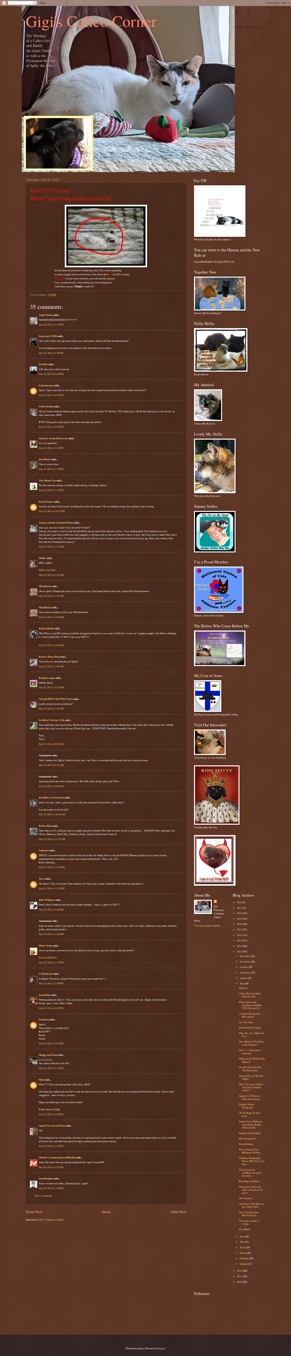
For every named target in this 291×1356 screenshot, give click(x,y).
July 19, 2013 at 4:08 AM (51, 645)
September (245, 972)
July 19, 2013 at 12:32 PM (52, 888)
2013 (239, 951)
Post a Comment (43, 1195)
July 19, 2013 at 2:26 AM (51, 575)
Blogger (161, 1348)
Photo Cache (45, 945)
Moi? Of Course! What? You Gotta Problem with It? (251, 1087)
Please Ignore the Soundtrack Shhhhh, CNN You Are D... (250, 1005)
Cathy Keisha (46, 406)
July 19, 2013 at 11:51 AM (52, 839)
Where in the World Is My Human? (252, 1060)
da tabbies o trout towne (51, 797)
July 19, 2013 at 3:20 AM (51, 596)
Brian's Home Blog (49, 656)
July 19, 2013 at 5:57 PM (51, 1068)
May (242, 1242)
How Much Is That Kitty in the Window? (251, 1043)
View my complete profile (207, 925)
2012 (239, 1270)
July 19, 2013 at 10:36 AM (52, 814)
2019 (239, 918)
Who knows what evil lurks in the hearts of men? (250, 1190)
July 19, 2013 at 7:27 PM (51, 1146)
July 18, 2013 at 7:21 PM (51, 490)
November (245, 961)
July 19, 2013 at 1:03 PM (51, 909)
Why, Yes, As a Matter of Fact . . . (251, 1034)
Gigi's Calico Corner (91, 20)
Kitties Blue (45, 826)
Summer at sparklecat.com (53, 438)
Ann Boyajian (46, 1178)
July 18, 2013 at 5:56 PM (51, 353)
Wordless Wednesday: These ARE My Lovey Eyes (252, 1161)
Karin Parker (46, 501)
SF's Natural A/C (247, 1138)
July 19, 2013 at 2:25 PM (51, 1008)
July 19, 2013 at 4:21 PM (51, 1043)
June (242, 1236)
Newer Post (34, 1211)
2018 (239, 924)
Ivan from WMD (48, 336)
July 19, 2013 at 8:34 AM (51, 765)
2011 (239, 1276)
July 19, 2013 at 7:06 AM (51, 666)
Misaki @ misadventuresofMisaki (57, 1157)
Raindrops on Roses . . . (250, 1181)
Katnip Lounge (47, 678)
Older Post (178, 1211)
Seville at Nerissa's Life (51, 720)
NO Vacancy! (246, 1198)
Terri (42, 878)
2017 (239, 929)
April (243, 1247)
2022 (239, 902)
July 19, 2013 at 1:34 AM (51, 546)
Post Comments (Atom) (52, 1219)
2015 (239, 940)
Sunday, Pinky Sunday (250, 1133)
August (243, 978)
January (244, 1264)
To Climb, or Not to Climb (249, 1222)
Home (106, 1211)
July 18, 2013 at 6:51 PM (51, 427)
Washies (243, 988)
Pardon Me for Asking (250, 1027)
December (245, 956)
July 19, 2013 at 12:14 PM (52, 867)
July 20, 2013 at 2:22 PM (51, 1167)
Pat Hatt (43, 364)
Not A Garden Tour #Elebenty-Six (248, 1213)
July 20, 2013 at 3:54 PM (51, 1188)
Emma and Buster (48, 957)
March (243, 1253)
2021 (239, 907)
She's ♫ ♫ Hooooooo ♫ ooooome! (250, 1051)
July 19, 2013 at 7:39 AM (51, 687)
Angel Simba (46, 315)
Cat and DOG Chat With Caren (56, 699)
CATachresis (46, 973)
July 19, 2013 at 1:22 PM (51, 934)
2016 (239, 935)
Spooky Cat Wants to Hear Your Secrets (249, 1097)
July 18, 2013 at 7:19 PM (51, 469)
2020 (239, 913)
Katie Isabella (46, 628)
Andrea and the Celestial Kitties (56, 522)
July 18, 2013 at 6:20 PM (51, 374)
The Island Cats (47, 480)
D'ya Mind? (245, 1229)
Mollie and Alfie (47, 570)
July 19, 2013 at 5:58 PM (51, 1114)
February (244, 1258)
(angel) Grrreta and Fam (52, 1125)
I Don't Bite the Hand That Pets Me (250, 995)
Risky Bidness (246, 1144)
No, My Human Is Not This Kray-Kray (250, 1068)
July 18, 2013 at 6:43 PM (51, 395)
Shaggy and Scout (48, 1055)
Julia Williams (47, 900)
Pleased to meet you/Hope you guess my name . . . (250, 1173)
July (242, 983)
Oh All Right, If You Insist (249, 1114)
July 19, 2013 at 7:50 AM (51, 708)
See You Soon (246, 1022)
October (244, 967)
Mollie (42, 558)
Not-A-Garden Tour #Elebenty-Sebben (249, 1151)
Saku (41, 1079)
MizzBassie (45, 586)
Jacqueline (44, 995)
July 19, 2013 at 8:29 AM (51, 744)
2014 (239, 946)
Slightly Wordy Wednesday (246, 1106)
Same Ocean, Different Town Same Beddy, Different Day (250, 1124)
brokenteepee (46, 385)
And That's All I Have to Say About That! (251, 1205)
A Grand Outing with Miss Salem (249, 1015)
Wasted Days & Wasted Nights (251, 1077)
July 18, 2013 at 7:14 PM (51, 448)
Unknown (44, 850)
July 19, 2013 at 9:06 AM (51, 786)
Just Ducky (45, 459)
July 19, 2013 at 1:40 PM (51, 983)
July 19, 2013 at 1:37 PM (51, 962)
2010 (239, 1282)
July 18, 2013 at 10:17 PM (52, 511)
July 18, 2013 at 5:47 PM (51, 324)
